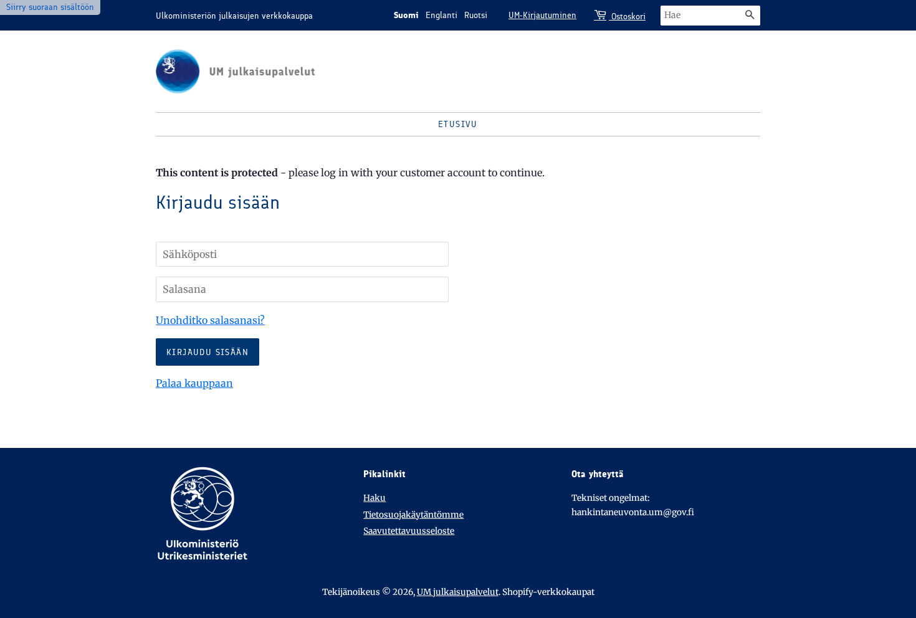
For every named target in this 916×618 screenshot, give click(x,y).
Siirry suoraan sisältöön (50, 7)
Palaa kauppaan (194, 383)
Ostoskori (627, 16)
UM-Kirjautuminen (542, 15)
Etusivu (458, 124)
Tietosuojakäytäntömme (413, 515)
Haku (374, 498)
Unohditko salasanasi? (210, 320)
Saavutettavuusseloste (408, 531)
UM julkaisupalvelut (458, 592)
